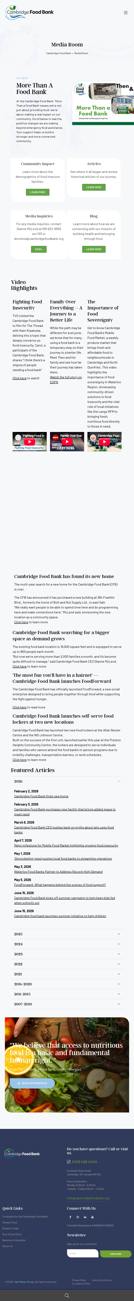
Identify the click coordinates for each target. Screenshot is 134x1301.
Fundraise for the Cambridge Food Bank (25, 1216)
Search (67, 1295)
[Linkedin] (85, 1217)
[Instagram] (77, 1217)
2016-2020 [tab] (23, 984)
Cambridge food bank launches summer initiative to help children (60, 916)
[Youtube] (92, 1217)
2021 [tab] (18, 974)
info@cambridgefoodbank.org (88, 1198)
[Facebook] (70, 1217)
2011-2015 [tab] (22, 994)
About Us (7, 1246)
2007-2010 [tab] (23, 1004)
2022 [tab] (18, 964)
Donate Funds (10, 1228)
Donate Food (9, 1222)
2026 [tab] (18, 781)
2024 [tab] (18, 944)
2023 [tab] (18, 954)
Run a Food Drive (12, 1234)
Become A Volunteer (14, 1240)
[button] (32, 1083)
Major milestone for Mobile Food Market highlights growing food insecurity (66, 845)
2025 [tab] (18, 934)
